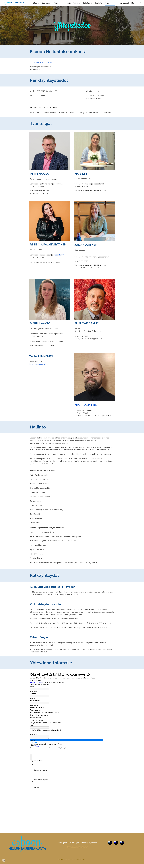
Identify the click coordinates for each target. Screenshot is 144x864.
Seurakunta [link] (46, 3)
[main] (72, 25)
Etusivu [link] (36, 3)
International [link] (123, 3)
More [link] (133, 3)
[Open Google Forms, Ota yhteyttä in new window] (100, 674)
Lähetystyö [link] (87, 3)
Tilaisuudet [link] (58, 3)
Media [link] (68, 3)
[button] (141, 2)
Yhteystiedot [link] (110, 3)
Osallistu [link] (98, 3)
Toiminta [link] (77, 3)
